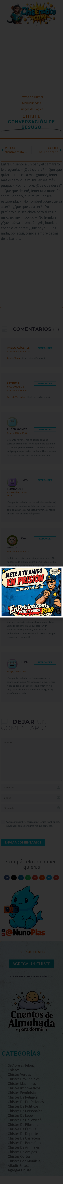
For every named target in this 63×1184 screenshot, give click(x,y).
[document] (31, 592)
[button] (59, 571)
